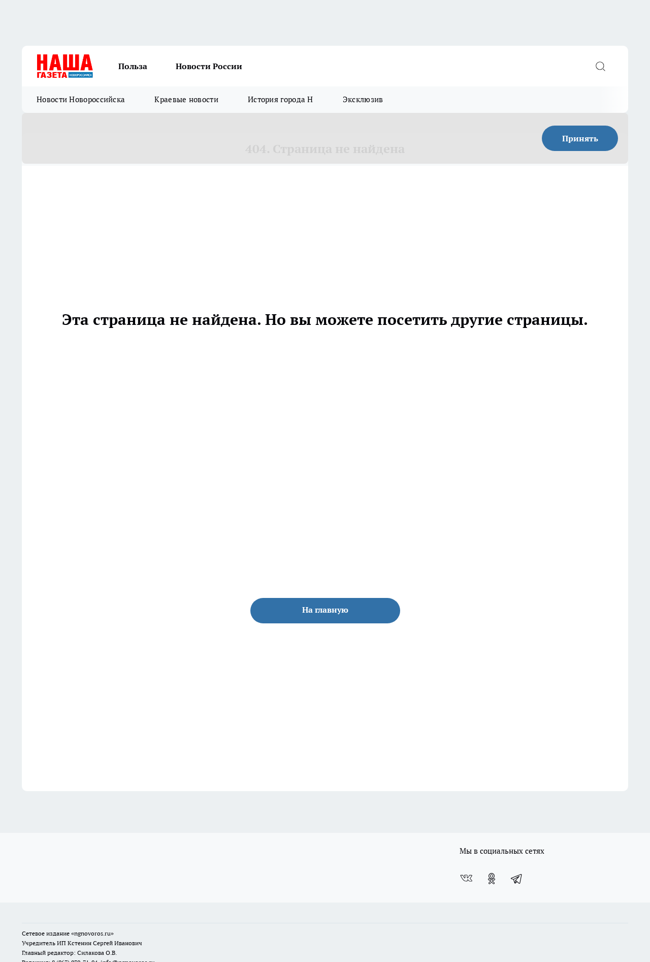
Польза (132, 66)
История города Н (280, 99)
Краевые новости (186, 99)
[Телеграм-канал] (517, 878)
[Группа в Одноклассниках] (491, 878)
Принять (580, 138)
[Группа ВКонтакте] (466, 878)
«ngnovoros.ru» (92, 933)
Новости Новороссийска (81, 99)
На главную (325, 610)
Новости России (209, 66)
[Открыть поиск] (600, 66)
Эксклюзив (363, 99)
